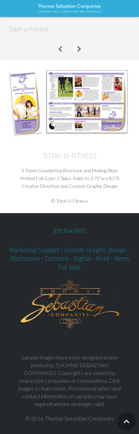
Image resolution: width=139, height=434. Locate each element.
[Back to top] (126, 421)
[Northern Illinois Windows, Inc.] (60, 48)
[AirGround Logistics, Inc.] (79, 48)
